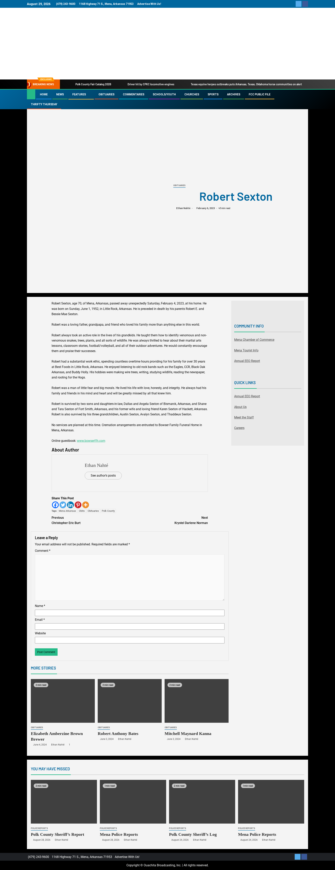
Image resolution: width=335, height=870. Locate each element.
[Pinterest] (78, 504)
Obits (82, 510)
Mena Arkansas (67, 510)
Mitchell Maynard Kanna (188, 733)
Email (40, 620)
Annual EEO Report (247, 361)
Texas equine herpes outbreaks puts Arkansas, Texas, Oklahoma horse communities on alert (246, 84)
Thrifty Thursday (44, 104)
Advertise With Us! (149, 3)
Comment (42, 551)
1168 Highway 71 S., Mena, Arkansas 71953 (106, 3)
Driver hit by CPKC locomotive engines (151, 84)
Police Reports (39, 828)
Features (79, 94)
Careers (239, 428)
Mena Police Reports (119, 834)
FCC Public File (259, 94)
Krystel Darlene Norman (191, 520)
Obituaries (106, 94)
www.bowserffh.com (91, 441)
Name (40, 606)
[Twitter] (63, 504)
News (60, 94)
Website (40, 633)
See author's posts (103, 475)
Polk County (108, 510)
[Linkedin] (70, 504)
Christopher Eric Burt (66, 520)
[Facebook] (55, 504)
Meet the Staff (244, 417)
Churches (191, 94)
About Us (240, 407)
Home (44, 94)
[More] (85, 504)
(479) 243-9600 (65, 3)
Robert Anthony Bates (118, 733)
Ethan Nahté (183, 208)
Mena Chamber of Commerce (254, 340)
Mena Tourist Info (246, 350)
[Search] (304, 99)
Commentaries (133, 94)
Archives (233, 94)
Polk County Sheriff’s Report (57, 834)
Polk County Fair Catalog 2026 (93, 84)
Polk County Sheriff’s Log (193, 834)
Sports (213, 94)
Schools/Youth (164, 94)
